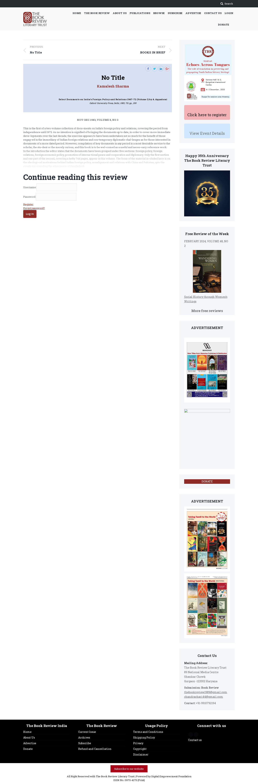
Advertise (29, 743)
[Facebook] (148, 68)
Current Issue (87, 732)
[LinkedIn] (161, 68)
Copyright (140, 749)
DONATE (207, 481)
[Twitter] (154, 68)
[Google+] (167, 68)
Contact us (195, 740)
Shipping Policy (144, 737)
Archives (84, 737)
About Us (29, 737)
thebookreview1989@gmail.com (205, 692)
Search (229, 3)
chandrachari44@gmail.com (203, 696)
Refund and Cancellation (94, 749)
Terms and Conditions (148, 732)
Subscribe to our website (129, 768)
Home (27, 732)
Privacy (138, 743)
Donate (28, 749)
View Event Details (207, 133)
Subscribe (84, 743)
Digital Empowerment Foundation (171, 776)
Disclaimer (140, 754)
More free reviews (207, 310)
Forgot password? (34, 208)
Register (28, 204)
